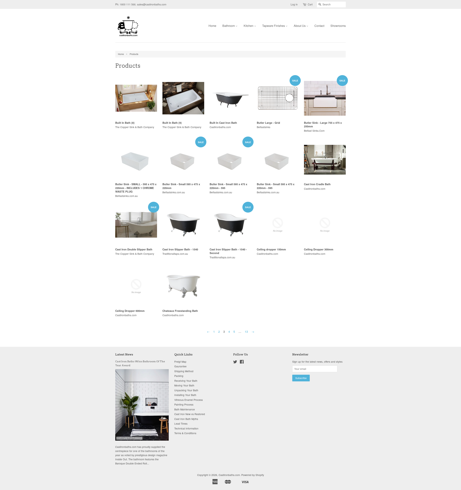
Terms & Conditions (185, 433)
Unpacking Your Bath (186, 390)
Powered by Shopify (252, 475)
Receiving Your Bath (185, 380)
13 (246, 331)
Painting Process (183, 404)
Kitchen (249, 26)
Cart (310, 4)
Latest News (124, 354)
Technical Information (186, 428)
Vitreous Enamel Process (188, 400)
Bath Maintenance (184, 409)
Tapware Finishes (274, 26)
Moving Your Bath (184, 385)
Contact (319, 26)
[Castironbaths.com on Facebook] (242, 362)
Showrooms (338, 26)
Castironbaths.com (229, 475)
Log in (294, 4)
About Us (300, 26)
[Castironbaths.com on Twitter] (235, 362)
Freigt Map (180, 361)
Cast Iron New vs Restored (189, 414)
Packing (178, 376)
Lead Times (180, 423)
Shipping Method (183, 371)
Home (212, 26)
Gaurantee (180, 366)
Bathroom (229, 26)
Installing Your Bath (185, 395)
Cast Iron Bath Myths (186, 419)
